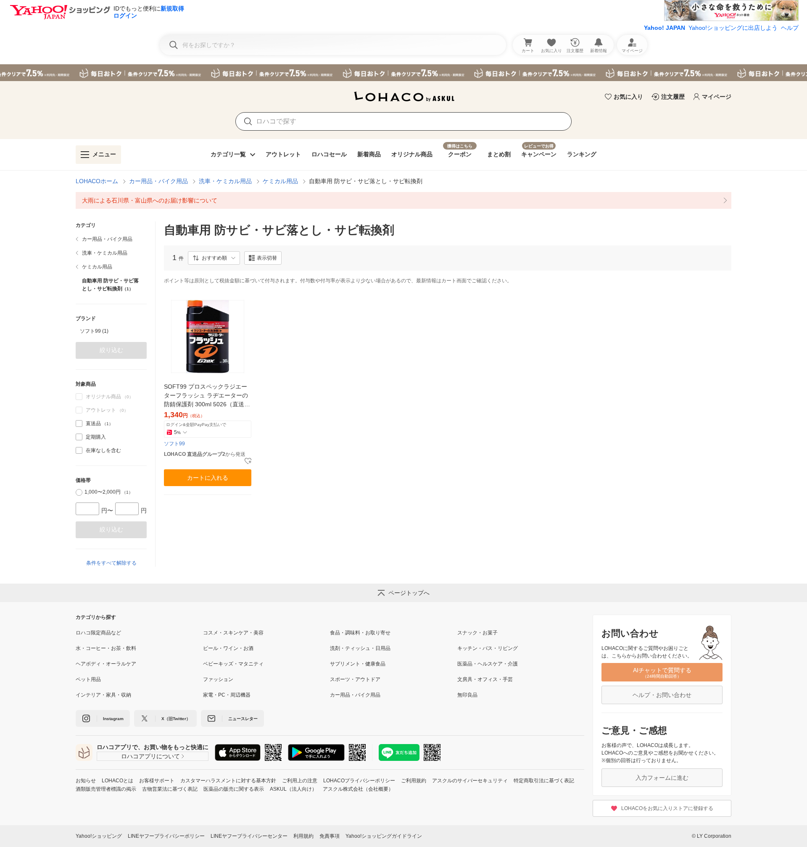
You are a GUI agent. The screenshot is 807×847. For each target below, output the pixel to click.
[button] (214, 258)
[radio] (79, 492)
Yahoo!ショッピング (99, 836)
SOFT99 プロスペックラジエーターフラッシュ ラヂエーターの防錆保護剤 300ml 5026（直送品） (206, 396)
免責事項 (329, 836)
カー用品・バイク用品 (158, 181)
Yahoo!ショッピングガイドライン (383, 836)
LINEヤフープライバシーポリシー (166, 836)
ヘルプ (790, 27)
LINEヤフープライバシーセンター (249, 836)
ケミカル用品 (280, 181)
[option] (111, 331)
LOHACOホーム (97, 181)
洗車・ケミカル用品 (225, 181)
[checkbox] (79, 423)
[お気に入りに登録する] (248, 461)
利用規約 (303, 836)
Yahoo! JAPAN (664, 27)
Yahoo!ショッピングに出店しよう (733, 27)
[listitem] (403, 200)
